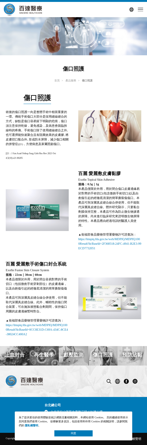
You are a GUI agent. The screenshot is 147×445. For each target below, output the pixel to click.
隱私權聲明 (133, 438)
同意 (73, 433)
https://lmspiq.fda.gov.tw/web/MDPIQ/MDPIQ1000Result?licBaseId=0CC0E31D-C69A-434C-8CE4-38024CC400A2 (37, 329)
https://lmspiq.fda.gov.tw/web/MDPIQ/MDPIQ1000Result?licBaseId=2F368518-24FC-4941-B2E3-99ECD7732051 (109, 243)
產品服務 (70, 80)
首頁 (57, 80)
